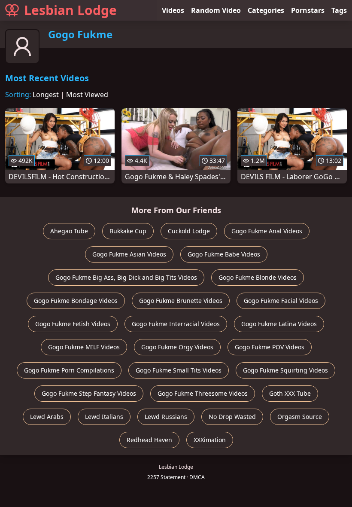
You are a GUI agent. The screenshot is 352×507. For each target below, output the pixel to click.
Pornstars (308, 10)
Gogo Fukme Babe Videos (224, 254)
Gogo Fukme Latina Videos (279, 324)
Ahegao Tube (69, 231)
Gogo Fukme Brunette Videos (180, 300)
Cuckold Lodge (189, 231)
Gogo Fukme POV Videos (269, 347)
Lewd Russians (166, 416)
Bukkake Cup (127, 231)
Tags (339, 10)
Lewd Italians (104, 416)
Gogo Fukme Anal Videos (266, 231)
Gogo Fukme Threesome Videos (203, 393)
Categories (266, 10)
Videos (173, 10)
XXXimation (210, 440)
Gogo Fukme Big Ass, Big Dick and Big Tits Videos (126, 277)
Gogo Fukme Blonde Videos (257, 277)
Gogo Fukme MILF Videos (84, 347)
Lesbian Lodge (70, 10)
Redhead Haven (149, 440)
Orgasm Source (299, 416)
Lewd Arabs (47, 416)
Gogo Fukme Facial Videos (281, 300)
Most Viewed (87, 94)
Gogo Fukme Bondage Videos (76, 300)
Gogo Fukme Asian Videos (129, 254)
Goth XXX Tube (290, 393)
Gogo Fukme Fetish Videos (72, 324)
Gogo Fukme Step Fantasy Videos (89, 393)
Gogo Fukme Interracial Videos (176, 324)
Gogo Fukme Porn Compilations (69, 370)
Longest (46, 94)
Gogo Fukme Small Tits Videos (179, 370)
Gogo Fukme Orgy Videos (177, 347)
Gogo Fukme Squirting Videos (285, 370)
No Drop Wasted (232, 416)
